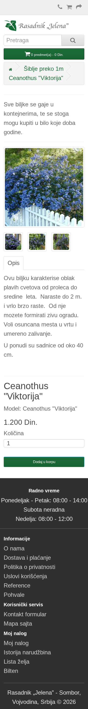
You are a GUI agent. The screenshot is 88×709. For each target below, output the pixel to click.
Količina (14, 433)
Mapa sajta (18, 623)
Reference (17, 585)
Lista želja (16, 661)
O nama (14, 548)
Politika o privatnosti (29, 567)
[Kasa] (79, 7)
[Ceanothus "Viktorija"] (44, 187)
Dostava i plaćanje (27, 557)
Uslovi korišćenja (25, 576)
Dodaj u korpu (44, 462)
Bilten (11, 671)
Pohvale (14, 594)
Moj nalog (16, 643)
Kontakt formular (25, 614)
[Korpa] (69, 7)
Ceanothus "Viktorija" (36, 78)
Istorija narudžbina (27, 652)
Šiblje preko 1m (44, 68)
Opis (14, 263)
